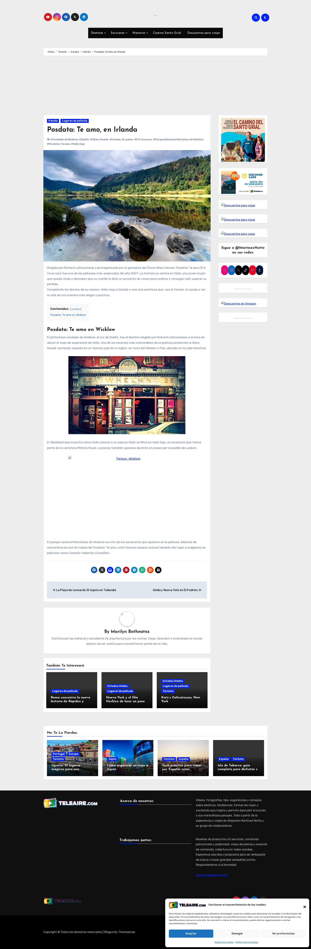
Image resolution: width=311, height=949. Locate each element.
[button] (303, 905)
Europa (73, 754)
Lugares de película (74, 120)
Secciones (118, 33)
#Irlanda (115, 139)
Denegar (237, 933)
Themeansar (126, 932)
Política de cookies (224, 942)
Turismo (168, 691)
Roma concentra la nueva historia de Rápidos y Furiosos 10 (70, 701)
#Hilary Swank (99, 139)
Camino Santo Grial (167, 33)
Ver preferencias (283, 933)
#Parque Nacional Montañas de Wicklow (178, 139)
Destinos (97, 33)
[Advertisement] (155, 86)
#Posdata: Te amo (58, 144)
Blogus (109, 932)
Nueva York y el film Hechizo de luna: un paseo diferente (126, 701)
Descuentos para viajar (203, 33)
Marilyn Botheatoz (130, 632)
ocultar (75, 309)
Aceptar (191, 933)
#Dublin (84, 139)
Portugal (59, 754)
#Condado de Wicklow (64, 139)
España (183, 759)
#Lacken (127, 139)
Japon (112, 759)
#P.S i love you (143, 139)
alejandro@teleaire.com (212, 875)
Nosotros (139, 33)
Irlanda (53, 120)
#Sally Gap (78, 144)
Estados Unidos (117, 686)
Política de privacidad (247, 942)
